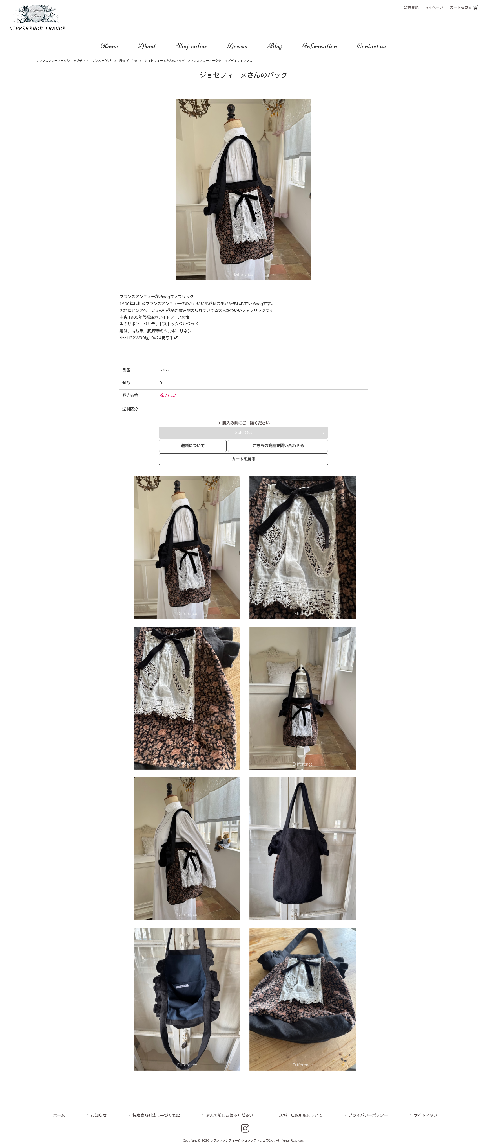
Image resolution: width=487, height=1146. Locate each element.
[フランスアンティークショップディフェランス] (37, 29)
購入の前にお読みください (229, 1115)
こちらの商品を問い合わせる (278, 446)
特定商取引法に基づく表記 (156, 1115)
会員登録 (411, 7)
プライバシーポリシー (368, 1115)
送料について (193, 446)
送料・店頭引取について (300, 1115)
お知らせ (99, 1115)
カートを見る (461, 7)
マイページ (434, 7)
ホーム (59, 1115)
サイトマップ (425, 1115)
